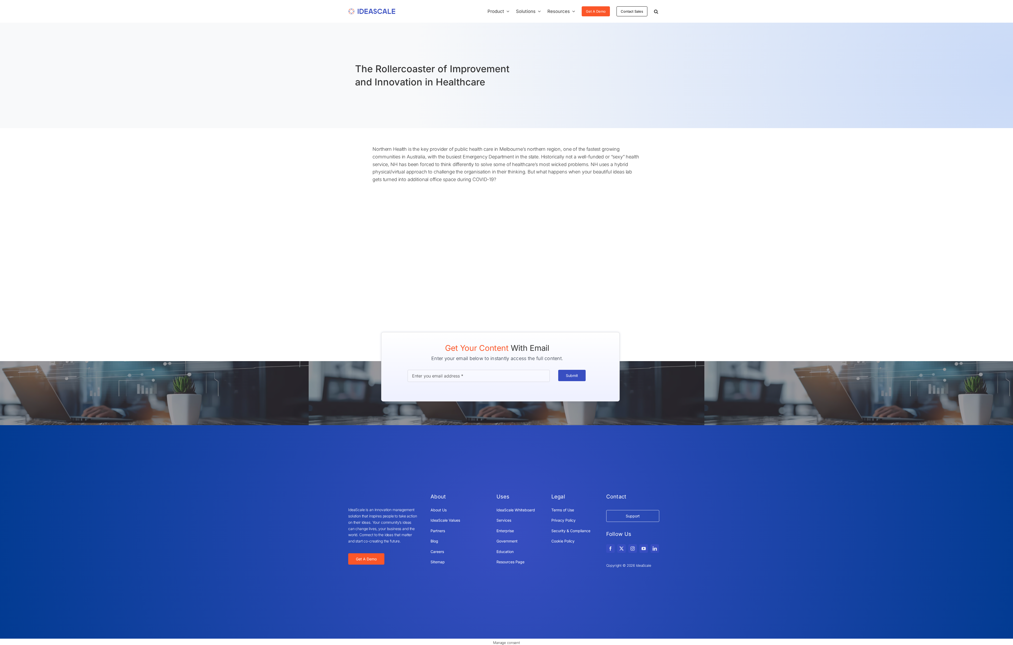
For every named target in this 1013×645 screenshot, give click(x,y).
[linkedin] (655, 548)
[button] (656, 11)
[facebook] (610, 548)
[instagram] (632, 548)
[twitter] (621, 548)
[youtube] (643, 548)
